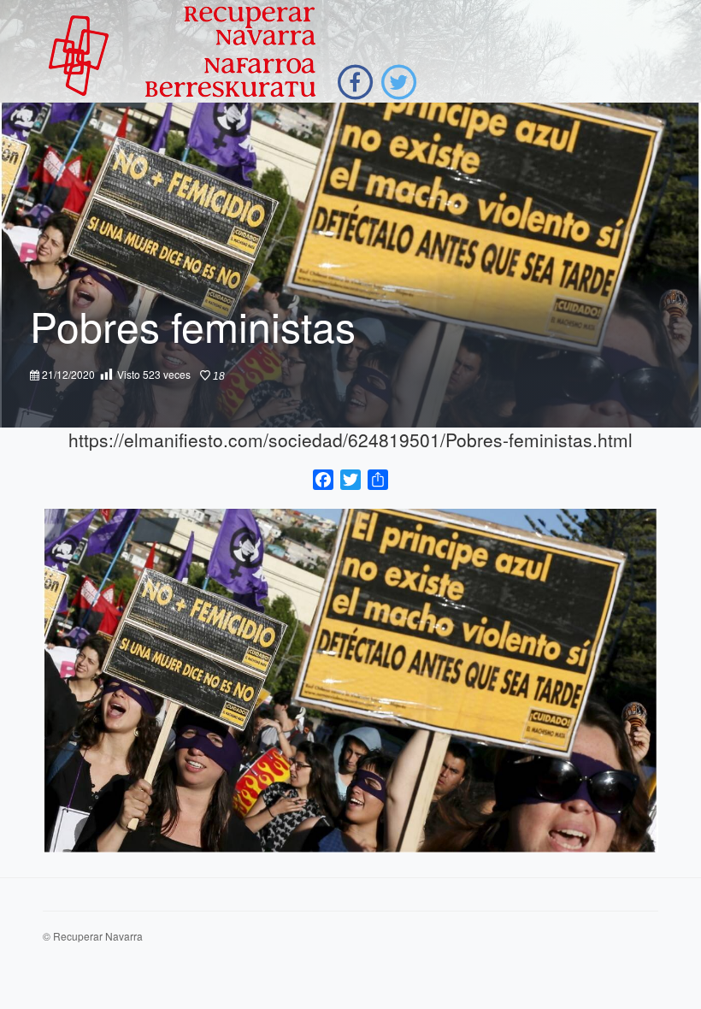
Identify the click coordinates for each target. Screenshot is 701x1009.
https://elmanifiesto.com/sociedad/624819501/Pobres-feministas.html (350, 439)
